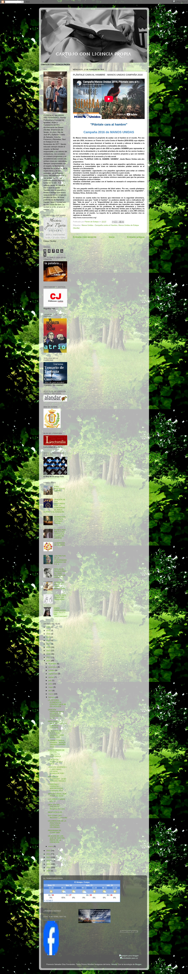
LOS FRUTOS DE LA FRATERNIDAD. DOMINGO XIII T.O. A (60, 560)
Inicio (112, 237)
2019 (48, 651)
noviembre (52, 667)
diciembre (52, 664)
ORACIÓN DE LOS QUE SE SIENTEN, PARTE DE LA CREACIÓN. (56, 839)
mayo (50, 687)
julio (50, 680)
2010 (48, 867)
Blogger (138, 964)
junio (50, 684)
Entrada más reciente (84, 237)
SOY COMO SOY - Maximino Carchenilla (57, 817)
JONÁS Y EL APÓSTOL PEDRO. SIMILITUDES (59, 585)
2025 (48, 630)
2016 (48, 661)
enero (51, 846)
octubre (51, 670)
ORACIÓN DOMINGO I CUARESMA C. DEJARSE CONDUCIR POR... (57, 770)
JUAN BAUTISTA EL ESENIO (59, 489)
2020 (48, 647)
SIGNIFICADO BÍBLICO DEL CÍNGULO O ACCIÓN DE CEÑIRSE (60, 534)
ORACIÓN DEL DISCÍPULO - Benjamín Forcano (56, 807)
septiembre (53, 674)
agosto (51, 677)
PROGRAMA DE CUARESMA (54, 832)
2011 (48, 864)
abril (50, 691)
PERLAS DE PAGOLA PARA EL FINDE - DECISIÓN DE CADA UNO (60, 573)
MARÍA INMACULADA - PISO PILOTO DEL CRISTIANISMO (60, 612)
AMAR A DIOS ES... (56, 812)
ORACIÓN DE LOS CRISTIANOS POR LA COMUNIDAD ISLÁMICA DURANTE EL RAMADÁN (54, 506)
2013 (48, 857)
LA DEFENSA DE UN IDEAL (59, 544)
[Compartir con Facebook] (120, 222)
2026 (48, 627)
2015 (48, 851)
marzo (51, 694)
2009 (48, 871)
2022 (48, 640)
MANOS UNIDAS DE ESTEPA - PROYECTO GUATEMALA (56, 753)
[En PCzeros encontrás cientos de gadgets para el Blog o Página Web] (129, 956)
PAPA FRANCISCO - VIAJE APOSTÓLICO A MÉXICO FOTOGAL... (57, 724)
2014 (48, 854)
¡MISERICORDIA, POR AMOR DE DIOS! (57, 795)
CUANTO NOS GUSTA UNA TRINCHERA (60, 597)
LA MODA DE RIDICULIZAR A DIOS (55, 762)
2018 (48, 654)
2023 (48, 637)
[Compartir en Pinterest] (123, 222)
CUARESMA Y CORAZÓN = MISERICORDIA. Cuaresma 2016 (55, 787)
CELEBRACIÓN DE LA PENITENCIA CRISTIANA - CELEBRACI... (57, 824)
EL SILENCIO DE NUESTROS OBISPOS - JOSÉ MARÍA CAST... (56, 734)
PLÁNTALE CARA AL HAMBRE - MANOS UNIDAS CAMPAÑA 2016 (56, 744)
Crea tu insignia (48, 957)
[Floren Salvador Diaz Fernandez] (51, 955)
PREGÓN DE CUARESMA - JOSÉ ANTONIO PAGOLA (57, 779)
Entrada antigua (136, 237)
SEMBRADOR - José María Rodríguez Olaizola (60, 520)
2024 (48, 634)
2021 (48, 644)
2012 (48, 861)
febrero (51, 697)
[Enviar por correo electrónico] (113, 222)
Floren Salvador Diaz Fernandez (53, 919)
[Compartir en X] (118, 222)
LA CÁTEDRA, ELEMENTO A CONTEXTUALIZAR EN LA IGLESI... (57, 703)
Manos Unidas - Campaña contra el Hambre (99, 225)
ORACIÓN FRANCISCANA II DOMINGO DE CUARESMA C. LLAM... (56, 714)
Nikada (114, 964)
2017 (48, 657)
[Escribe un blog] (115, 222)
